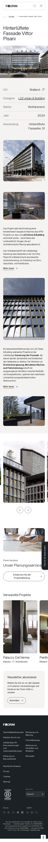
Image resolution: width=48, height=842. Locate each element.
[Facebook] (18, 812)
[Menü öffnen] (41, 5)
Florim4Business (33, 740)
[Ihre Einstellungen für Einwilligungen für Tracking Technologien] (43, 837)
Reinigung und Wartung (32, 733)
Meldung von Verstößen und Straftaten (32, 748)
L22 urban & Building (31, 98)
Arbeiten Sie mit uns (11, 737)
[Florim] (11, 5)
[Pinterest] (8, 812)
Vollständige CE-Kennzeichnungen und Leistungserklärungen (12, 746)
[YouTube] (13, 812)
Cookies (6, 776)
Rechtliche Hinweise (12, 766)
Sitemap (6, 782)
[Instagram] (4, 812)
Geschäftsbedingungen (12, 732)
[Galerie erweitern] (7, 499)
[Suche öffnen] (34, 5)
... (3, 16)
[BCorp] (7, 800)
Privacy (6, 771)
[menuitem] (12, 732)
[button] (20, 510)
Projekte (11, 16)
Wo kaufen (30, 756)
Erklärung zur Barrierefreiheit (9, 757)
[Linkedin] (22, 812)
